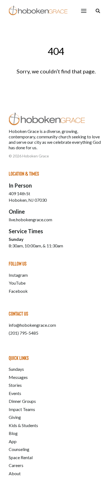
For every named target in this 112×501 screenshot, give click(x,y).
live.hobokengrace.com (30, 219)
